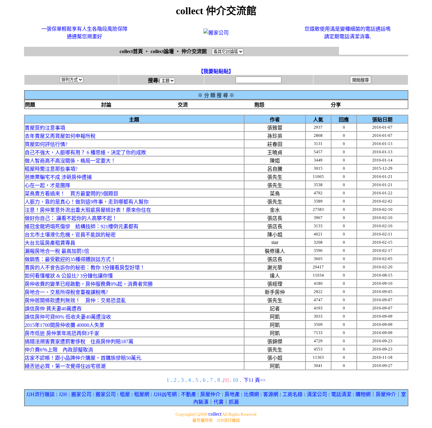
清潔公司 (317, 394)
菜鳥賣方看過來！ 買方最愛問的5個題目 (71, 193)
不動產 (188, 394)
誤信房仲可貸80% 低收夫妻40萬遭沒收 (68, 317)
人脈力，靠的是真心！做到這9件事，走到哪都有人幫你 (87, 202)
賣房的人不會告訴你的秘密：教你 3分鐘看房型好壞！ (85, 267)
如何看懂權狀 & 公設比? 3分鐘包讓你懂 (69, 275)
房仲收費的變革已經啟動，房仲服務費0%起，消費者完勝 (89, 284)
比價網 (251, 394)
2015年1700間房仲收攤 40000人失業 (64, 325)
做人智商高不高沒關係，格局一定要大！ (70, 160)
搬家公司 (81, 394)
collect (214, 414)
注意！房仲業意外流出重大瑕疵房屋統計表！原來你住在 (88, 210)
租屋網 (141, 394)
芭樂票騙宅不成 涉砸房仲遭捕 (58, 177)
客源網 (270, 394)
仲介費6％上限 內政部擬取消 (59, 349)
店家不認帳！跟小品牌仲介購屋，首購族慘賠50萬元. (83, 358)
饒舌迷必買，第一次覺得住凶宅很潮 (65, 366)
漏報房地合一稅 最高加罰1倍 (57, 251)
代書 (218, 402)
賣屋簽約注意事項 (45, 128)
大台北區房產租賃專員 (50, 243)
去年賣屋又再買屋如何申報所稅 (60, 136)
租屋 (125, 394)
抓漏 (234, 402)
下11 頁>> (255, 380)
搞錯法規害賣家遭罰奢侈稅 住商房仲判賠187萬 (79, 341)
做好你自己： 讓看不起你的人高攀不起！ (71, 218)
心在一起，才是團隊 (47, 185)
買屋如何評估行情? (46, 144)
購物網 (363, 394)
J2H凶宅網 (165, 394)
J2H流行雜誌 (40, 394)
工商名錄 (292, 394)
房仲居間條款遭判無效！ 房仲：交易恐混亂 (75, 300)
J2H (63, 394)
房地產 (232, 394)
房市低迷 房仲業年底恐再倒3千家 (62, 333)
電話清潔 (341, 394)
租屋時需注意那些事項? (51, 169)
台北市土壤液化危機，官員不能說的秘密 (70, 234)
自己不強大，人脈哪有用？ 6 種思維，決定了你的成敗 (85, 152)
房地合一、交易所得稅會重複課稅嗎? (66, 292)
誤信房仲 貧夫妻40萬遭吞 (53, 308)
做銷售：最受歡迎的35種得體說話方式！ (70, 259)
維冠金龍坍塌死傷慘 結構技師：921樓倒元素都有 (82, 226)
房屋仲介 (210, 394)
